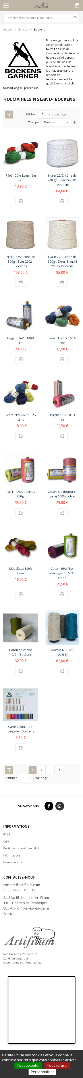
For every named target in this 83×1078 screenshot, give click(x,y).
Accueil (7, 29)
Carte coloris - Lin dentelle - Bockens (21, 728)
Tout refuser (57, 1065)
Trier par (34, 122)
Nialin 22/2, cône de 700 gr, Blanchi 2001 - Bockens (62, 180)
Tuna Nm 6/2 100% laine (62, 340)
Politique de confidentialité (21, 848)
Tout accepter (28, 1065)
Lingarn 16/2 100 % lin (62, 417)
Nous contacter (13, 862)
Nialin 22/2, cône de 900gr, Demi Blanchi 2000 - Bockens (62, 261)
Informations (12, 855)
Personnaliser (42, 1071)
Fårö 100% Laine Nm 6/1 (21, 177)
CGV (6, 841)
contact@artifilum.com (21, 884)
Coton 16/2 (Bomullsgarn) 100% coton (62, 573)
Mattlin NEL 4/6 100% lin (62, 652)
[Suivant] (60, 770)
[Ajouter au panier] (20, 201)
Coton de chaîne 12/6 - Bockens (21, 652)
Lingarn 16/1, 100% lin (21, 340)
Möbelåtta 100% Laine (21, 570)
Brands (23, 29)
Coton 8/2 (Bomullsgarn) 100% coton (62, 493)
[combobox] (41, 17)
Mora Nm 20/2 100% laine (21, 417)
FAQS (6, 834)
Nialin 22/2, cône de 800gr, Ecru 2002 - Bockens (20, 261)
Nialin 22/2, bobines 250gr (21, 493)
